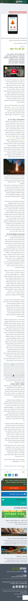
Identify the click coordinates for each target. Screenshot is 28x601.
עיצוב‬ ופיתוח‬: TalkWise (22, 596)
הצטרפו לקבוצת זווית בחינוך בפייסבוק (15, 571)
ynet (20, 461)
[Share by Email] (7, 472)
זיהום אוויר (23, 503)
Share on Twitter (13, 475)
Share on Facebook (16, 475)
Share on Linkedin (9, 475)
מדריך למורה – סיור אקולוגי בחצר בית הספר (16, 520)
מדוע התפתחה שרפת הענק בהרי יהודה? (17, 538)
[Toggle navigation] (2, 1)
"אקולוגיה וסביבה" (14, 107)
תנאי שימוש (24, 594)
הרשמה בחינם (14, 488)
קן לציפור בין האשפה (22, 556)
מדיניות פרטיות (17, 594)
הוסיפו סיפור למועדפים (16, 494)
